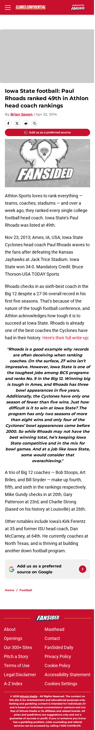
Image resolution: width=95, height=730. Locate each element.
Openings (13, 638)
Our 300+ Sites (18, 647)
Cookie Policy (57, 665)
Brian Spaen (21, 114)
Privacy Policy (58, 656)
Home (9, 590)
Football (25, 590)
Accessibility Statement (67, 674)
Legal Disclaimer (20, 674)
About (10, 629)
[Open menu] (8, 7)
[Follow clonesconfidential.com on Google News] (82, 569)
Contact (52, 638)
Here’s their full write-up (65, 337)
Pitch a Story (16, 656)
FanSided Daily (59, 647)
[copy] (34, 123)
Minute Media (28, 696)
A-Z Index (13, 683)
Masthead (54, 629)
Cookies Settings (61, 683)
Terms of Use (17, 665)
